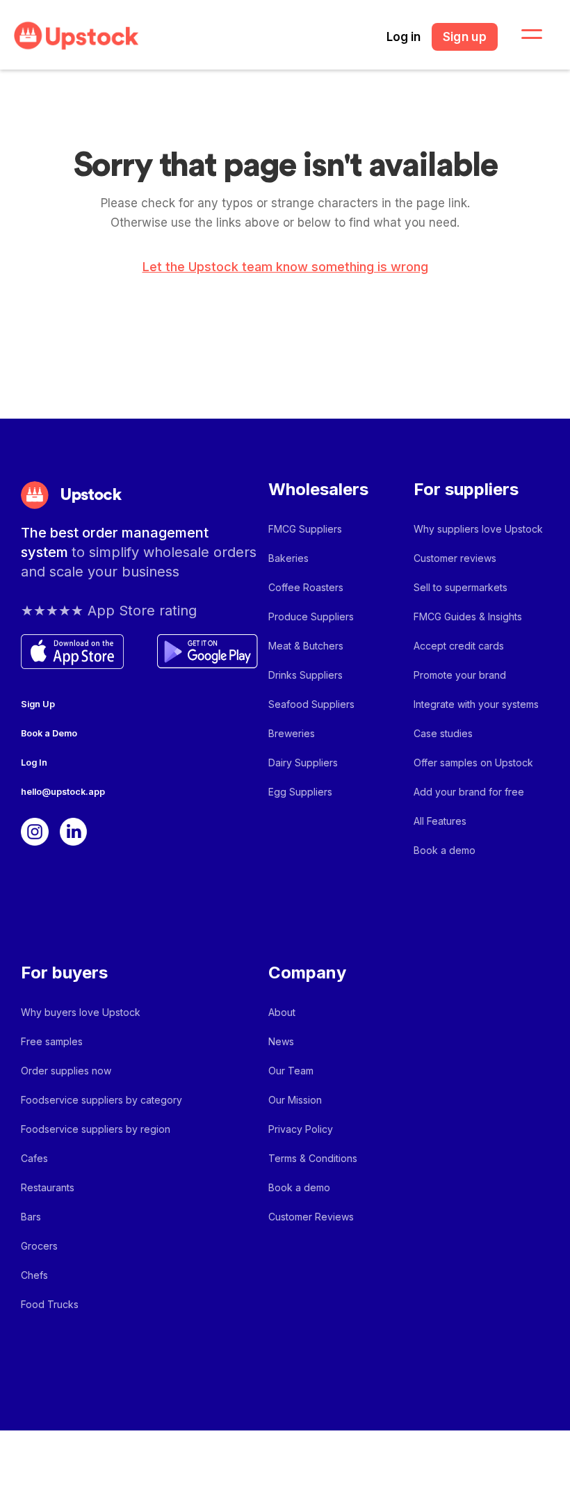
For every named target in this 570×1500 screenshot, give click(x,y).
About (281, 1012)
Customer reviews (455, 558)
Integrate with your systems (476, 704)
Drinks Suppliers (305, 675)
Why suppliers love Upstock (478, 529)
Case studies (443, 733)
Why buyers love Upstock (80, 1012)
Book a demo (444, 850)
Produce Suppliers (311, 616)
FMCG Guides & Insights (468, 616)
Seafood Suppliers (311, 704)
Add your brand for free (469, 792)
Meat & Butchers (305, 646)
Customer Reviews (311, 1217)
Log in (403, 37)
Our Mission (295, 1100)
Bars (31, 1217)
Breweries (291, 733)
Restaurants (47, 1187)
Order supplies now (66, 1070)
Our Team (291, 1070)
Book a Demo (49, 733)
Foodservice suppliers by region (95, 1129)
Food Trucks (50, 1304)
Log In (34, 762)
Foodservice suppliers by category (101, 1100)
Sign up (465, 37)
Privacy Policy (300, 1129)
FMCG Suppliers (305, 529)
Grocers (39, 1246)
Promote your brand (460, 675)
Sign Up (38, 704)
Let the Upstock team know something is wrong (285, 267)
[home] (76, 35)
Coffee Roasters (305, 587)
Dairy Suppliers (303, 762)
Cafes (34, 1158)
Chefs (34, 1275)
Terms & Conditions (312, 1158)
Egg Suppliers (300, 792)
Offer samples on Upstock (473, 762)
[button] (523, 35)
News (281, 1041)
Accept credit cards (459, 646)
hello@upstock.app (63, 792)
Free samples (52, 1041)
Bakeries (288, 558)
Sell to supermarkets (460, 587)
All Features (440, 821)
